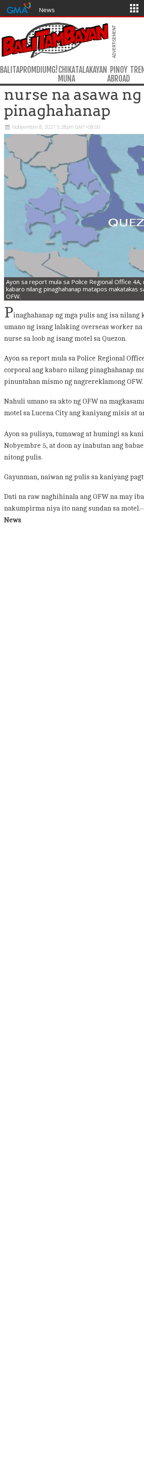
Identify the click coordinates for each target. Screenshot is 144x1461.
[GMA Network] (19, 7)
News (47, 10)
